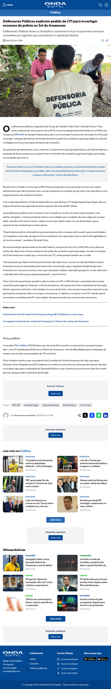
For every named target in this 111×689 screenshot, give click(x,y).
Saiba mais (55, 393)
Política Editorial (38, 668)
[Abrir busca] (100, 5)
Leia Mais (55, 519)
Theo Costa (85, 405)
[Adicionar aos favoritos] (102, 40)
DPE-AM (19, 134)
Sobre (33, 658)
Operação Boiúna (51, 405)
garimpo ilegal (31, 405)
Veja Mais (55, 618)
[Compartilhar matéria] (107, 40)
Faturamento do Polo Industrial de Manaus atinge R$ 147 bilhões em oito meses (43, 314)
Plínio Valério (21, 345)
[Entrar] (106, 5)
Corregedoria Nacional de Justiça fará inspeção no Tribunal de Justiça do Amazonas (46, 321)
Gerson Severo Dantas (24, 415)
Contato (34, 663)
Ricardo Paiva (69, 405)
